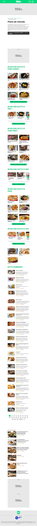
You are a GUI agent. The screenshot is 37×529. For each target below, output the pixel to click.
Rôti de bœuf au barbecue (22, 152)
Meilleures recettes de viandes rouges (18, 164)
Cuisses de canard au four (21, 364)
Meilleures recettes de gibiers (18, 224)
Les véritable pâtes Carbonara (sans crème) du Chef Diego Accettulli (23, 440)
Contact (6, 521)
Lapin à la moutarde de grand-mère (24, 221)
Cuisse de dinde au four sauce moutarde (22, 386)
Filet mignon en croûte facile (22, 329)
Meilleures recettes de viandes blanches (18, 101)
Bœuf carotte (18, 299)
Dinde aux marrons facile (21, 291)
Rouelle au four (19, 401)
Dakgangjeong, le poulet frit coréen (11, 99)
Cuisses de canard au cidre (21, 336)
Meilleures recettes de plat (18, 18)
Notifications (14, 521)
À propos (2, 521)
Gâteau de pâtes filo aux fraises (22, 464)
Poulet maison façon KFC (12, 89)
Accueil (9, 18)
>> (24, 419)
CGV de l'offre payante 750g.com (6, 522)
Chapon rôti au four (20, 277)
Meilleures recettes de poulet (18, 123)
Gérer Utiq (18, 523)
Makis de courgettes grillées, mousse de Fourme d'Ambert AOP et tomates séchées (23, 448)
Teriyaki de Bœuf (11, 161)
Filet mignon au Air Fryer (24, 79)
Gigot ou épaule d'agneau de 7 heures (22, 344)
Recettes (12, 18)
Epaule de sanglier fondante (11, 221)
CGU (33, 521)
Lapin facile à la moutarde (11, 202)
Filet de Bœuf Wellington (21, 322)
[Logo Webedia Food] (18, 517)
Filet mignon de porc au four (13, 80)
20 (11, 417)
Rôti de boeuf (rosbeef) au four (12, 142)
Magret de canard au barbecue (22, 306)
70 (22, 417)
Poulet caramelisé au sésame (22, 408)
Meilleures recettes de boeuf (18, 184)
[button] (27, 117)
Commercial (19, 521)
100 (12, 419)
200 (15, 419)
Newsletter (10, 521)
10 (9, 417)
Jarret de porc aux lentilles (21, 370)
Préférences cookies (32, 522)
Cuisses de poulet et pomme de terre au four (22, 314)
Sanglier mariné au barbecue (23, 202)
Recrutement (24, 521)
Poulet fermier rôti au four (21, 357)
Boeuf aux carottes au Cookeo (24, 162)
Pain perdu (19, 455)
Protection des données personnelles (18, 522)
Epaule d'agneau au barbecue (12, 152)
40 (16, 417)
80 (25, 417)
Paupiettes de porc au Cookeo (23, 99)
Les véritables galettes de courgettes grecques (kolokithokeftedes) (22, 433)
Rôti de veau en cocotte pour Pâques (22, 394)
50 (18, 417)
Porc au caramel (19, 270)
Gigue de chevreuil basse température (23, 212)
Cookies (26, 522)
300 (17, 419)
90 (27, 417)
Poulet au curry (19, 284)
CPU (35, 521)
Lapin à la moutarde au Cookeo (12, 212)
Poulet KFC (18, 352)
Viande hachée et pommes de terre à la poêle (23, 142)
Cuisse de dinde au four (21, 378)
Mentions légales (29, 521)
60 (20, 417)
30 (14, 417)
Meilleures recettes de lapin (18, 243)
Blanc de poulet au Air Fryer (23, 89)
